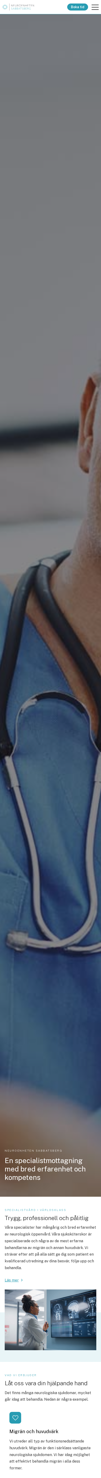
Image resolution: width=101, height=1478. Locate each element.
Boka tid (77, 7)
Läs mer (12, 1280)
